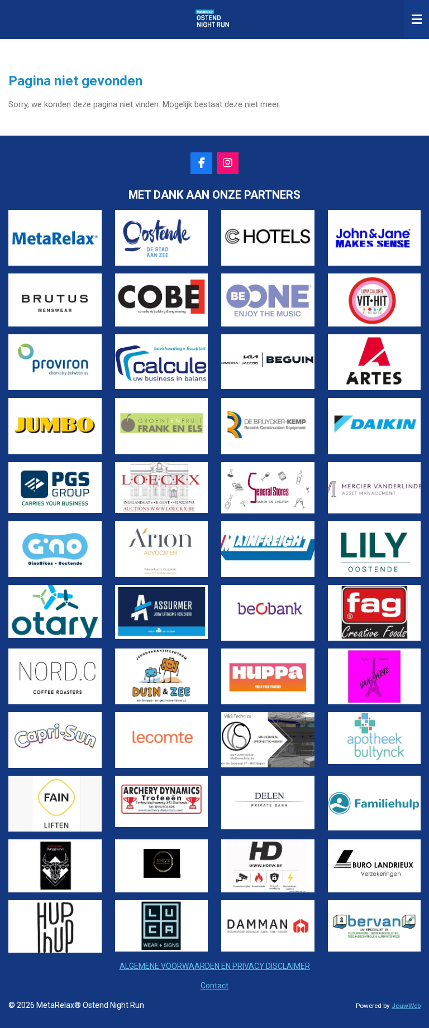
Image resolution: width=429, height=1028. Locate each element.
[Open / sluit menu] (416, 19)
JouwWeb (406, 1006)
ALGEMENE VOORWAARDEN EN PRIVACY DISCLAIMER (215, 966)
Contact (214, 985)
